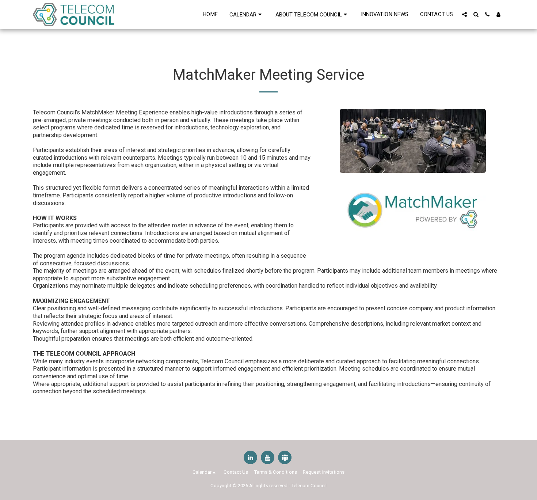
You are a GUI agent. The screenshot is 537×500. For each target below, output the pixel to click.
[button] (246, 14)
